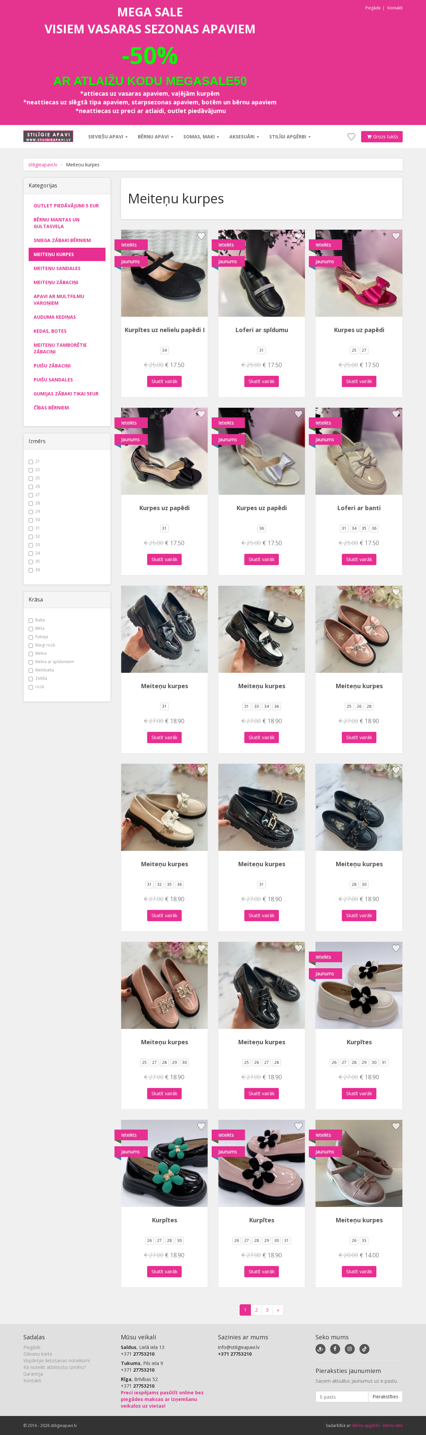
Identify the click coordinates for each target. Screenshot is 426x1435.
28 (37, 503)
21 (37, 461)
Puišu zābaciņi (52, 365)
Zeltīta (41, 678)
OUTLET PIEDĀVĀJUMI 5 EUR (66, 205)
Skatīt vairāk (164, 381)
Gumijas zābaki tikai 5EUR (66, 393)
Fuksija (41, 636)
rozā (39, 686)
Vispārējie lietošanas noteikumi (56, 1360)
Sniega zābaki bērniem (62, 240)
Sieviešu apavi (106, 136)
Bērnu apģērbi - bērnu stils (377, 1425)
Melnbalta (44, 670)
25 (37, 478)
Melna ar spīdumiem (54, 661)
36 (37, 569)
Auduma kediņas (55, 317)
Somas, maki (199, 136)
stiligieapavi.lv (42, 164)
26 (37, 486)
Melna (41, 653)
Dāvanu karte (37, 1354)
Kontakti (395, 8)
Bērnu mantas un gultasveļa (57, 222)
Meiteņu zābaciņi (56, 282)
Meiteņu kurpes (54, 254)
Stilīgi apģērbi (288, 136)
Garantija (33, 1374)
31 (37, 528)
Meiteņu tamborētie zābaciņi (60, 348)
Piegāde (373, 8)
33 (37, 544)
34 (37, 553)
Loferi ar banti (359, 508)
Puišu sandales (53, 379)
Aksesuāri (242, 136)
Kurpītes (359, 1042)
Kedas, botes (50, 331)
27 (37, 494)
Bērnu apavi (154, 136)
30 (37, 519)
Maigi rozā (45, 645)
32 (37, 536)
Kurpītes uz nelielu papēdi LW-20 (172, 330)
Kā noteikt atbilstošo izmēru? (54, 1367)
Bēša (40, 628)
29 (37, 511)
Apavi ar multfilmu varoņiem (59, 299)
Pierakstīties (385, 1396)
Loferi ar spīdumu (261, 330)
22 (37, 469)
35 (37, 561)
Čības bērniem (51, 407)
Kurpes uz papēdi (359, 330)
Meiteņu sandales (57, 268)
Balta (40, 620)
